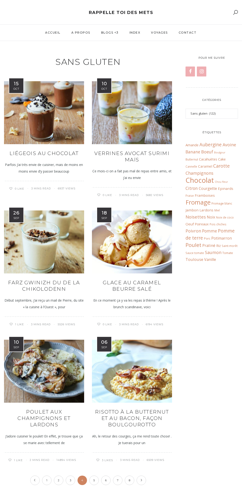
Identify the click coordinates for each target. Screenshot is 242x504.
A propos (80, 32)
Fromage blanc (222, 203)
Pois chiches (218, 224)
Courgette (208, 188)
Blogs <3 (110, 32)
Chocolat (200, 180)
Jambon (192, 210)
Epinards (225, 188)
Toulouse (194, 259)
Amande (192, 145)
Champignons (199, 173)
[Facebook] (190, 71)
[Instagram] (201, 71)
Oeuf (190, 224)
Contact (188, 32)
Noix (211, 217)
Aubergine (210, 144)
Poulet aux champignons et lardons (43, 418)
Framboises (205, 195)
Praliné (208, 245)
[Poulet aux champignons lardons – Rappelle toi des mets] (44, 371)
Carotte (221, 166)
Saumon (213, 252)
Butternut (192, 159)
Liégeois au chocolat (43, 153)
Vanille (210, 259)
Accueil (52, 32)
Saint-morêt (230, 246)
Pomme (209, 231)
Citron (192, 188)
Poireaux (202, 224)
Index (135, 32)
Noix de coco (225, 217)
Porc (207, 238)
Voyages (159, 32)
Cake (222, 159)
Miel (217, 210)
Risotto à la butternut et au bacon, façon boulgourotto (132, 418)
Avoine (229, 144)
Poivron (193, 231)
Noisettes (196, 217)
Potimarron (221, 238)
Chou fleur (221, 181)
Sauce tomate (195, 253)
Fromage (198, 202)
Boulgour (219, 152)
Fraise (190, 195)
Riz (218, 245)
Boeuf (207, 152)
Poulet (193, 245)
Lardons (206, 210)
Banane (193, 152)
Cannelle (191, 166)
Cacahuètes (208, 159)
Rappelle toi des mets (121, 12)
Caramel (205, 166)
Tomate (227, 253)
